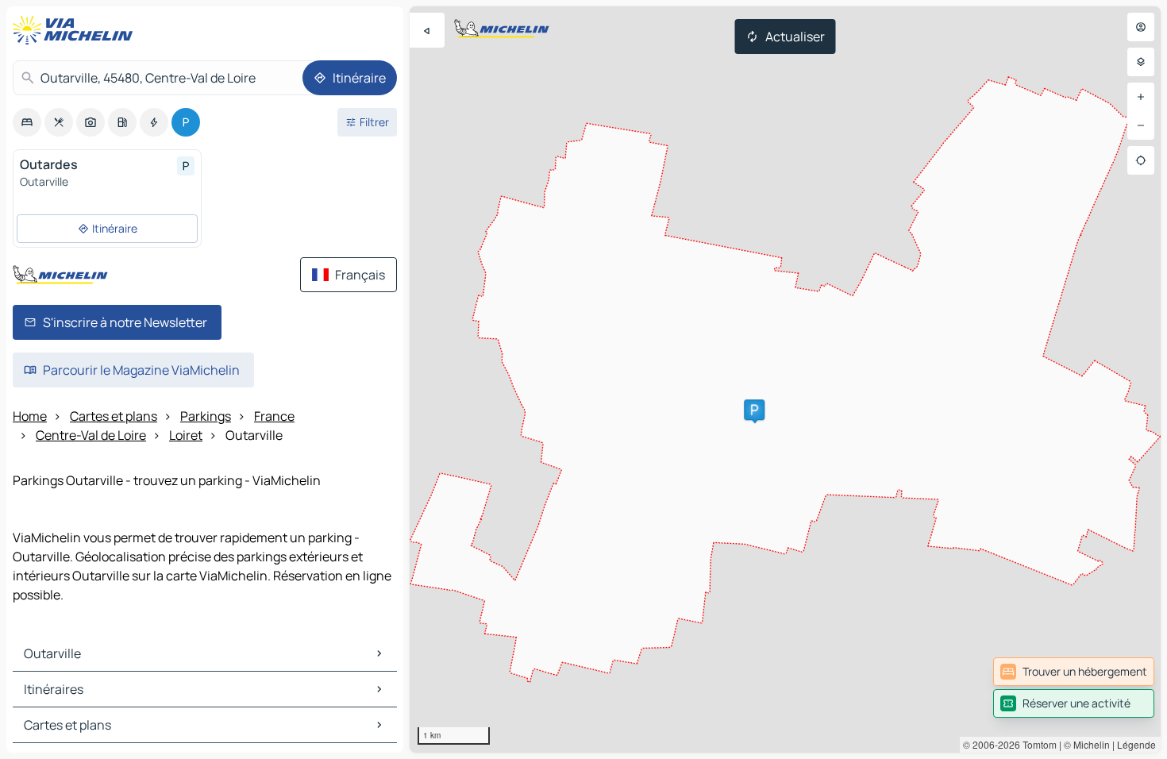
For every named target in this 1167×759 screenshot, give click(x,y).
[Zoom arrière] (1140, 125)
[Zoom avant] (1140, 97)
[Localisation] (1140, 160)
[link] (1073, 671)
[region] (785, 379)
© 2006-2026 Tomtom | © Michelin (1036, 744)
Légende (1136, 744)
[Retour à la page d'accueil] (76, 30)
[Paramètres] (1140, 62)
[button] (754, 409)
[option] (27, 122)
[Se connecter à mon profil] (1140, 27)
